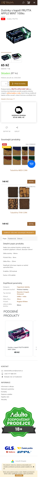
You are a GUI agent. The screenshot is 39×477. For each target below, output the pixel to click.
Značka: (12, 19)
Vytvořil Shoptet (20, 461)
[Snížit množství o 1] (8, 85)
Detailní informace (7, 99)
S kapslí (26, 292)
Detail (31, 182)
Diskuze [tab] (19, 239)
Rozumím (19, 475)
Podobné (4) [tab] (12, 239)
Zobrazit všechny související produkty (19, 233)
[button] (3, 338)
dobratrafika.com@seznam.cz (13, 371)
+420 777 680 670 (10, 374)
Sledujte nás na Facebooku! (13, 377)
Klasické (20, 292)
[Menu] (34, 3)
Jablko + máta (21, 296)
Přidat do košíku (20, 84)
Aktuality (4, 400)
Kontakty (4, 392)
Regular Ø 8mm (22, 302)
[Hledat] (23, 3)
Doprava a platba (6, 394)
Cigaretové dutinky (23, 287)
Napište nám (5, 397)
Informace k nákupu (7, 386)
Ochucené (20, 294)
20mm (19, 299)
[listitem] (19, 338)
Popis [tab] (4, 239)
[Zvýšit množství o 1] (8, 82)
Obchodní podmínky (7, 389)
